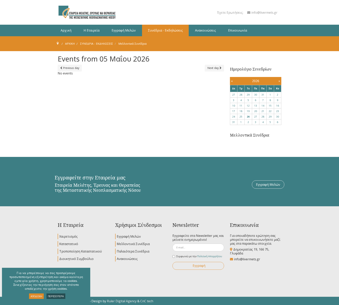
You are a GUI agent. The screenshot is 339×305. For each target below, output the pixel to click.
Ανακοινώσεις (127, 259)
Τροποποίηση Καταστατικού (80, 251)
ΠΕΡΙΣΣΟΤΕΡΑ (56, 296)
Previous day (70, 68)
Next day (213, 68)
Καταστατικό (68, 244)
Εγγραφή (199, 265)
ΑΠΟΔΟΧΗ (36, 296)
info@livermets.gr (264, 12)
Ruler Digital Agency (122, 301)
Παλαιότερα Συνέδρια (133, 251)
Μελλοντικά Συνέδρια (133, 244)
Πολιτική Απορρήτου (209, 256)
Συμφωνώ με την (199, 256)
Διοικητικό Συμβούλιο (76, 259)
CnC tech (146, 301)
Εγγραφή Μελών (268, 184)
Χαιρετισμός (68, 236)
